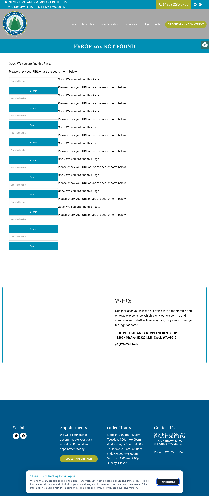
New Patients (108, 24)
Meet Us (87, 24)
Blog (146, 24)
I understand (168, 482)
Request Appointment (79, 459)
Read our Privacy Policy (124, 487)
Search (33, 90)
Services (130, 24)
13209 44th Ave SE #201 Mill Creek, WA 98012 (170, 439)
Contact (158, 24)
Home (73, 24)
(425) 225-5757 (176, 4)
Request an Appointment (187, 24)
